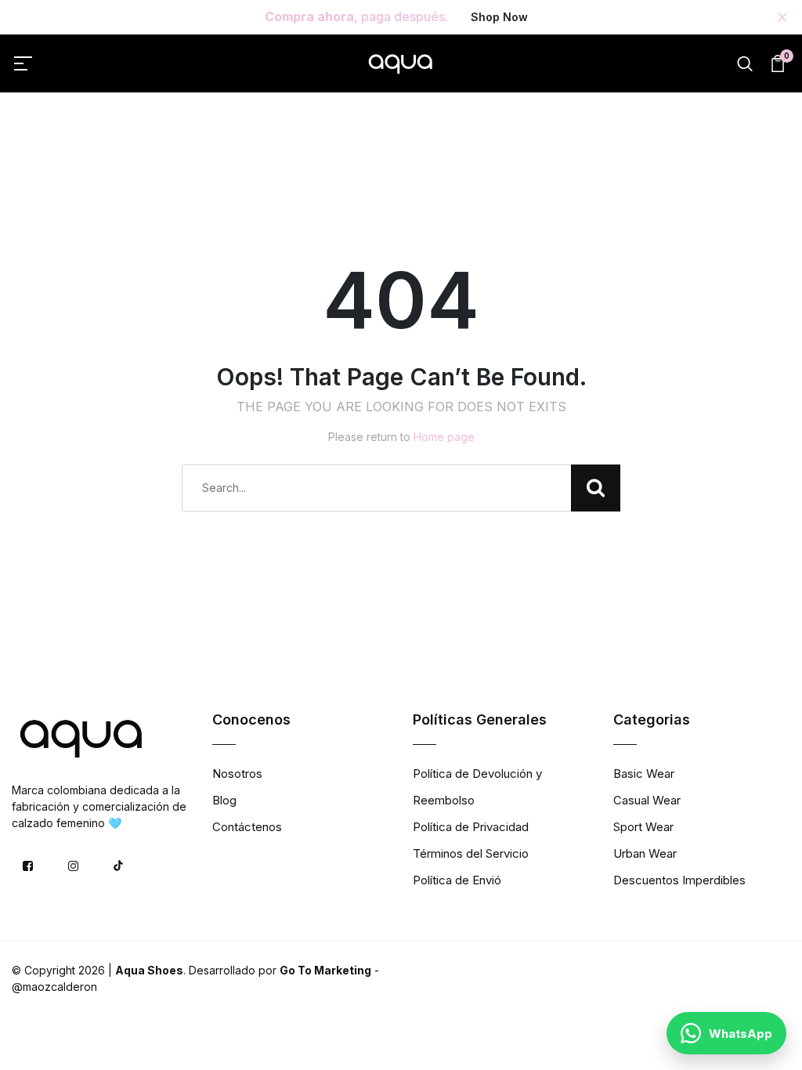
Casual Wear (647, 800)
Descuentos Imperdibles (679, 880)
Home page (444, 436)
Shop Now (499, 16)
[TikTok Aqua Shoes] (118, 865)
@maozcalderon (54, 986)
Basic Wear (643, 773)
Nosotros (237, 773)
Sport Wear (643, 826)
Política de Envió (457, 880)
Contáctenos (247, 826)
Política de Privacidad (471, 826)
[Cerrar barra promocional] (782, 17)
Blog (224, 800)
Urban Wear (645, 853)
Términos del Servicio (471, 853)
